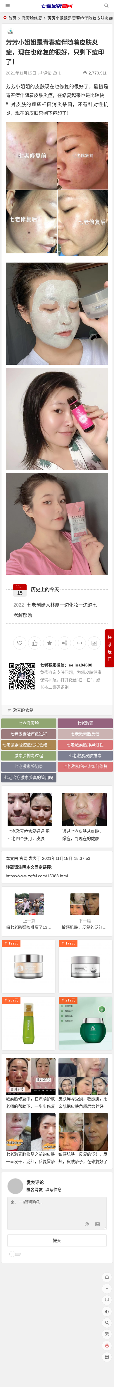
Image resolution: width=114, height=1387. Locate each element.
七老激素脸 (28, 723)
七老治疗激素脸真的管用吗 (28, 777)
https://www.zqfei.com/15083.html (37, 876)
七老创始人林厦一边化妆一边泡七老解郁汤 (55, 610)
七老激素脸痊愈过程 (28, 734)
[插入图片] (97, 1225)
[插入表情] (87, 1225)
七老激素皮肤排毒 (85, 755)
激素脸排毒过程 (28, 755)
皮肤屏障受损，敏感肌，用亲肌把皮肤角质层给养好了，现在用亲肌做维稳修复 (83, 1106)
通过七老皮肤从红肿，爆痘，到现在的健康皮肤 (82, 838)
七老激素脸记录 (28, 766)
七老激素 (85, 723)
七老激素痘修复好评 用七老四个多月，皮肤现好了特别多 (29, 838)
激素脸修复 (32, 18)
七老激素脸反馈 (85, 734)
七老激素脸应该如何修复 (85, 766)
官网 (23, 858)
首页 (12, 18)
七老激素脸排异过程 (85, 744)
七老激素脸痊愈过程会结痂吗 (29, 744)
